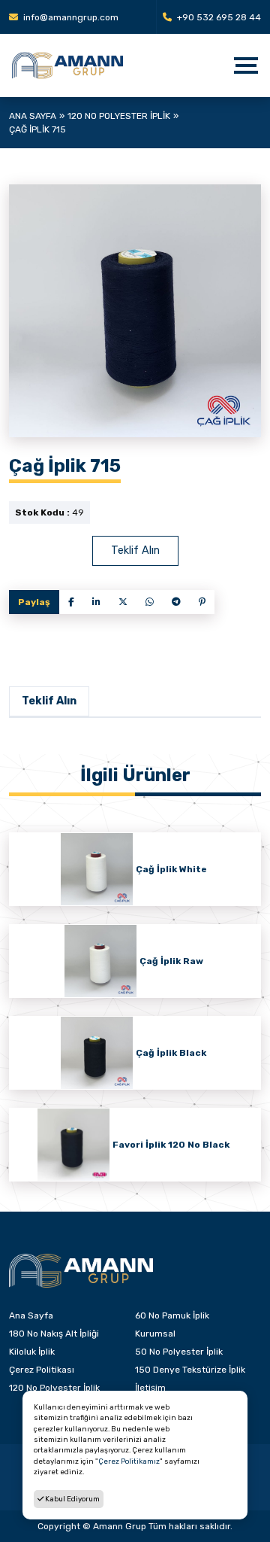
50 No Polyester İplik (179, 1351)
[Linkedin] (96, 602)
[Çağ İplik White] (97, 869)
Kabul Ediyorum (72, 1499)
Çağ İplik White (171, 869)
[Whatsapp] (150, 602)
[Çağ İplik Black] (97, 1053)
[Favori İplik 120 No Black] (74, 1145)
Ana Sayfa (32, 116)
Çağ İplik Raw (171, 961)
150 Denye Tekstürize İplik (190, 1369)
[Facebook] (71, 602)
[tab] (49, 701)
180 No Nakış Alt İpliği (54, 1333)
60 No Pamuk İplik (172, 1315)
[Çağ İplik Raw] (100, 961)
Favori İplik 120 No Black (171, 1144)
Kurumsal (155, 1333)
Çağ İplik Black (171, 1053)
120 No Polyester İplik (119, 116)
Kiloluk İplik (32, 1351)
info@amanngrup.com (69, 17)
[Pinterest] (202, 602)
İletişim (150, 1387)
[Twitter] (123, 602)
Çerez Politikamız (129, 1461)
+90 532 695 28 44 (218, 17)
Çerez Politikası (41, 1369)
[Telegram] (176, 602)
